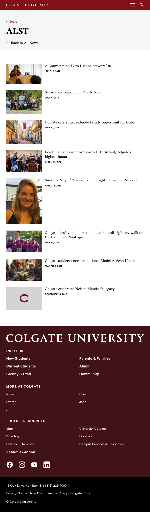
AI (8, 410)
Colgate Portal (80, 493)
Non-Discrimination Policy (48, 493)
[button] (132, 5)
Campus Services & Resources (101, 444)
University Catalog (92, 428)
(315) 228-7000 (56, 485)
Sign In (11, 428)
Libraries (85, 436)
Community (89, 374)
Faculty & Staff (18, 374)
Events (11, 402)
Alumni (85, 366)
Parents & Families (95, 358)
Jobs (82, 402)
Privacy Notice (16, 493)
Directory (13, 436)
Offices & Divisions (20, 444)
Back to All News (24, 43)
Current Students (21, 366)
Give (82, 394)
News (13, 21)
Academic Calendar (20, 452)
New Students (18, 358)
